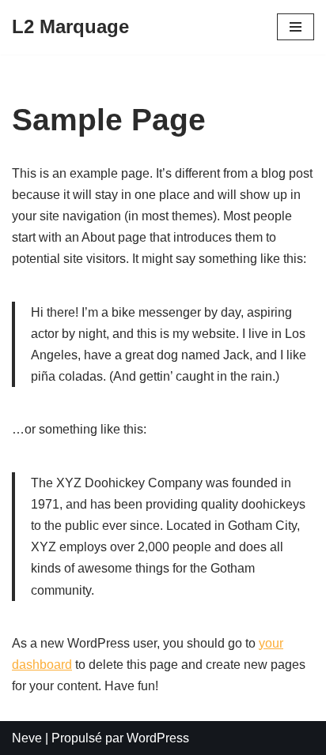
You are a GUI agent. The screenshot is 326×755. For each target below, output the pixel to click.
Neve (27, 738)
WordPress (158, 738)
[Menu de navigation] (295, 26)
